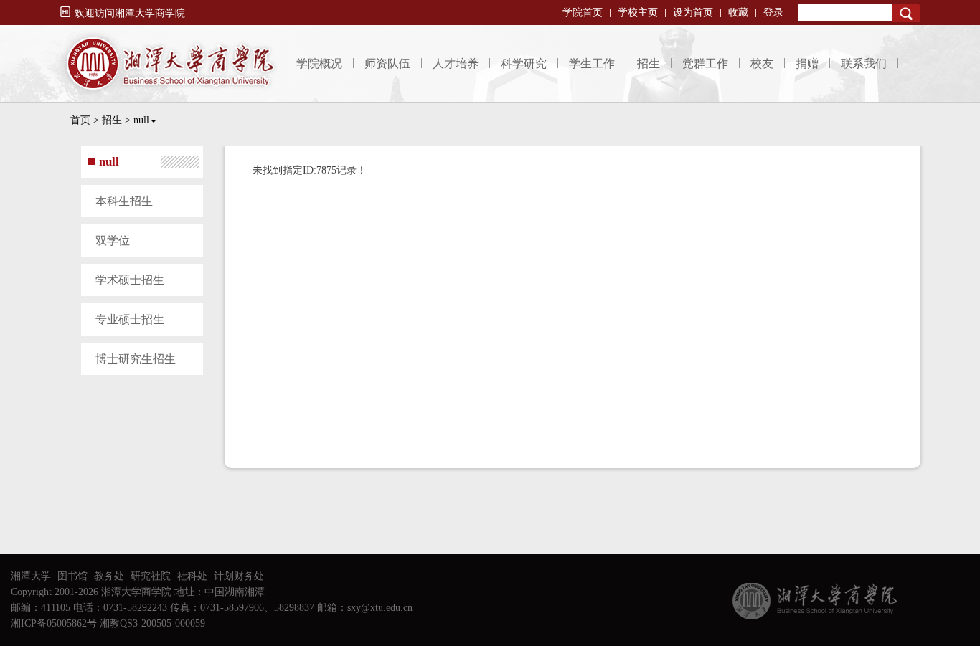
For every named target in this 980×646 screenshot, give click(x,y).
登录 (773, 12)
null (141, 120)
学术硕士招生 (129, 280)
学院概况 (319, 63)
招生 (648, 63)
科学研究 (524, 63)
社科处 (192, 576)
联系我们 (864, 63)
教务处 (109, 576)
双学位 (112, 240)
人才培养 (456, 63)
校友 (761, 63)
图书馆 (72, 576)
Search (906, 13)
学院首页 (582, 12)
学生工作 (592, 63)
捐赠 (807, 63)
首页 (80, 120)
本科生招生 (124, 201)
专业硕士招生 (129, 319)
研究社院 (151, 576)
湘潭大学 (31, 576)
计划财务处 (239, 576)
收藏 (738, 12)
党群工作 (705, 63)
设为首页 (693, 12)
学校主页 (638, 12)
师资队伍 (387, 63)
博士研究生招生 (135, 359)
